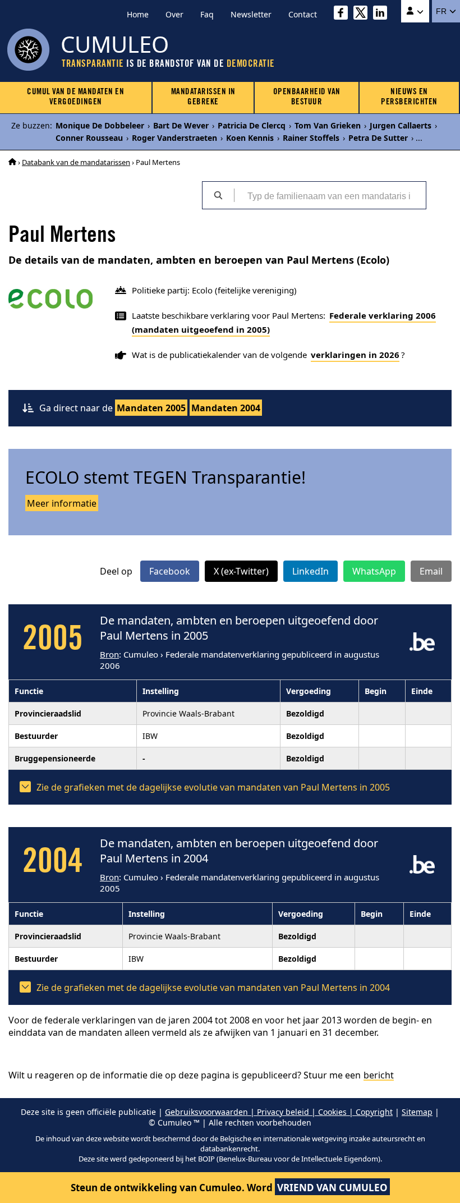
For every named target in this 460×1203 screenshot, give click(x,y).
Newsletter (251, 14)
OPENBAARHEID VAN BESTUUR (307, 97)
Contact (302, 14)
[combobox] (330, 195)
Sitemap (417, 1111)
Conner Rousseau (89, 137)
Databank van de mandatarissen (76, 162)
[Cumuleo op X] (363, 14)
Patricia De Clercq (252, 125)
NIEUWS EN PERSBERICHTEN (409, 97)
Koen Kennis (250, 137)
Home (138, 14)
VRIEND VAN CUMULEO (332, 1187)
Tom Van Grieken (328, 125)
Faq (207, 14)
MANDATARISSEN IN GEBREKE (203, 97)
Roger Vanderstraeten (174, 137)
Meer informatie (61, 503)
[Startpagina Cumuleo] (12, 162)
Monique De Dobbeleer (100, 125)
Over (174, 14)
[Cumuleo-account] (415, 11)
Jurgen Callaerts (400, 125)
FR (442, 11)
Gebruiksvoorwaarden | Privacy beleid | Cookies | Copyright (279, 1111)
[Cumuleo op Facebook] (343, 14)
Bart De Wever (181, 125)
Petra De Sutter (378, 137)
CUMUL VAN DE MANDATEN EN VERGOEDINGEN (75, 97)
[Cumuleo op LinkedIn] (383, 14)
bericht (379, 1075)
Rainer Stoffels (311, 137)
